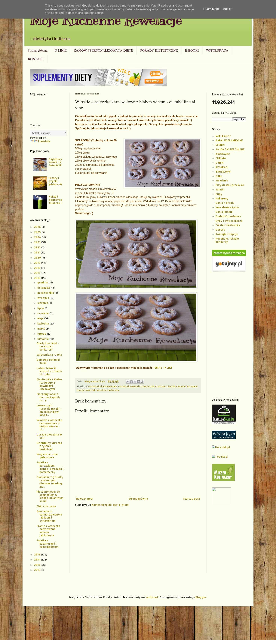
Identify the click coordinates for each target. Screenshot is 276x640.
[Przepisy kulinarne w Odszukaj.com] (224, 438)
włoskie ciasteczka (108, 390)
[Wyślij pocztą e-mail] (128, 382)
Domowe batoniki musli (48, 361)
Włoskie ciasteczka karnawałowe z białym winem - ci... (49, 424)
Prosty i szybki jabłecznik (55, 181)
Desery (220, 229)
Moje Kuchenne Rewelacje (106, 20)
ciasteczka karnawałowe (102, 386)
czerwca (43, 313)
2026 (37, 226)
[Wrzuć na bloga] (131, 382)
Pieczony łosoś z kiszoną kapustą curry (48, 397)
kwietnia (43, 323)
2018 (37, 267)
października (46, 292)
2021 (37, 252)
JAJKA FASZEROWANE (230, 149)
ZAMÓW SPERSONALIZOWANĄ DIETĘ (103, 50)
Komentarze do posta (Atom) (110, 504)
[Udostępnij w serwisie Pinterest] (142, 382)
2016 (37, 278)
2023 (37, 242)
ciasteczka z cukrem (154, 386)
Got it (227, 9)
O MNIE (61, 50)
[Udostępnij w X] (135, 382)
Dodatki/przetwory (228, 216)
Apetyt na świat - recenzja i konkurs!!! (48, 346)
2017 (37, 272)
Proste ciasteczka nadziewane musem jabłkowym (48, 530)
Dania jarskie (224, 211)
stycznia (43, 338)
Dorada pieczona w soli (49, 436)
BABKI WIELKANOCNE (229, 140)
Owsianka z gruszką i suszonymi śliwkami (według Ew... (50, 481)
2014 (37, 559)
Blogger (200, 597)
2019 (37, 262)
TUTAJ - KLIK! (162, 367)
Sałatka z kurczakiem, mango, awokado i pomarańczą (50, 467)
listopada (44, 287)
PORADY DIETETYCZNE (159, 50)
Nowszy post (84, 498)
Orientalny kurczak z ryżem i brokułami (49, 446)
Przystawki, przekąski (230, 185)
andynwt (152, 597)
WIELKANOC (223, 136)
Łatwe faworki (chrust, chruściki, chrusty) (50, 371)
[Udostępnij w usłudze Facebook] (138, 382)
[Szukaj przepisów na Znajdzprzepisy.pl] (220, 456)
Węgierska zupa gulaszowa (47, 456)
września (43, 297)
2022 (37, 247)
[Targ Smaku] (221, 503)
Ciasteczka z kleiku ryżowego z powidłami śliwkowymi (49, 384)
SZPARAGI (222, 167)
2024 (37, 237)
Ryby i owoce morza (229, 220)
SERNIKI (220, 144)
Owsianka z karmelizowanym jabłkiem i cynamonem (49, 516)
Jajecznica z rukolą (49, 354)
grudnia (42, 282)
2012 (37, 569)
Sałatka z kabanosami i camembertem (47, 543)
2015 (37, 554)
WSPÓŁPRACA (217, 50)
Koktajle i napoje (227, 234)
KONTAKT (36, 59)
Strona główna (38, 50)
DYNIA (219, 162)
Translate (44, 141)
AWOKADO (223, 153)
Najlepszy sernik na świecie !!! (55, 162)
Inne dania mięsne (227, 207)
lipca (40, 308)
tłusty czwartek (86, 390)
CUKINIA (221, 158)
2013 (37, 564)
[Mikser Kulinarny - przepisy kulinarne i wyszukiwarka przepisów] (223, 479)
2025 (37, 232)
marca (41, 328)
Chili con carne (46, 506)
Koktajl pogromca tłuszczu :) (55, 200)
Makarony (222, 198)
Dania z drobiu (225, 202)
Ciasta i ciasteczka (228, 225)
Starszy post (191, 498)
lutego (42, 333)
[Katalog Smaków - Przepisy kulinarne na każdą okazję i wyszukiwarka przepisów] (224, 423)
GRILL (219, 176)
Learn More (211, 9)
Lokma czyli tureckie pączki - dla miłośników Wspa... (49, 410)
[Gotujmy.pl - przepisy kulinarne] (229, 271)
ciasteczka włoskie (129, 386)
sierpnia (43, 302)
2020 (38, 257)
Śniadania (222, 180)
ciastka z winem (176, 386)
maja (40, 318)
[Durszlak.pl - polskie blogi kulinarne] (221, 447)
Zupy (219, 194)
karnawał (192, 386)
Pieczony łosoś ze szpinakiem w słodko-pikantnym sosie (50, 496)
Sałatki (220, 189)
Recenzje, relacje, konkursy (228, 240)
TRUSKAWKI (223, 171)
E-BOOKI (192, 50)
